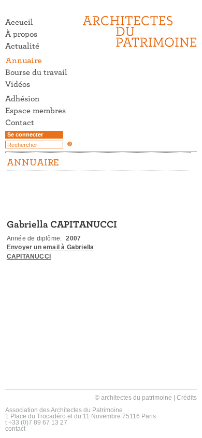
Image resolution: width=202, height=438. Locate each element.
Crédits (187, 398)
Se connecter (25, 134)
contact (15, 429)
